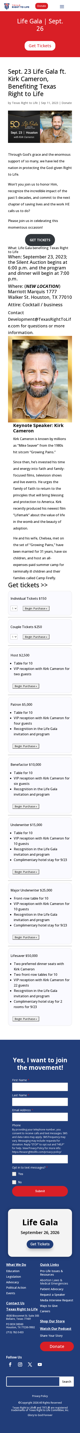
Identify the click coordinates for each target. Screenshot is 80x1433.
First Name (20, 1080)
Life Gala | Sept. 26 (40, 25)
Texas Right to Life (25, 103)
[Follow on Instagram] (20, 1364)
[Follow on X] (30, 1364)
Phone (16, 1125)
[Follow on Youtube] (40, 1364)
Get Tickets (40, 45)
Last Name (20, 1095)
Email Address (22, 1110)
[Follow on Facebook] (10, 1364)
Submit (40, 1191)
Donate (41, 6)
